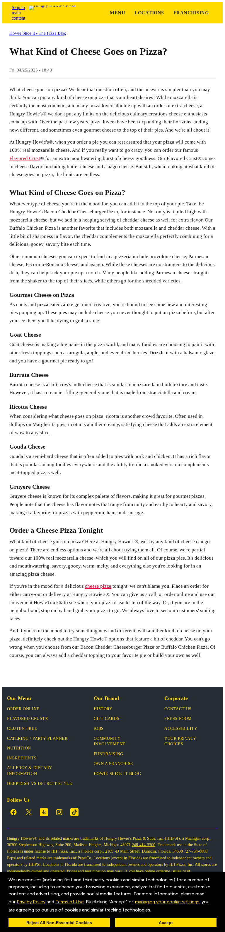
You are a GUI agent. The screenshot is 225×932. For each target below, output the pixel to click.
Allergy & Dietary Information (29, 771)
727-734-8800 (195, 851)
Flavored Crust (24, 158)
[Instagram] (59, 812)
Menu (117, 12)
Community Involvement (109, 741)
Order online (23, 709)
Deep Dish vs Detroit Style (39, 783)
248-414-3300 (143, 845)
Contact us (178, 709)
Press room (178, 718)
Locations (149, 12)
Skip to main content (18, 13)
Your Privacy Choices (180, 741)
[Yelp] (44, 812)
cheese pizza (98, 586)
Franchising (191, 12)
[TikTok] (74, 812)
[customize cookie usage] (156, 911)
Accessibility (180, 728)
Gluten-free (22, 728)
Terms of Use (69, 901)
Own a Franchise (113, 763)
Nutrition (19, 748)
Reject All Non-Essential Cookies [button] (59, 922)
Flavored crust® (27, 718)
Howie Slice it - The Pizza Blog (38, 32)
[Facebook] (13, 812)
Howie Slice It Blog (117, 773)
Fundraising (108, 754)
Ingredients (21, 758)
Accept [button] (166, 922)
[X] (28, 812)
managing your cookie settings (167, 901)
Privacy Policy (31, 901)
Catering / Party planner (37, 738)
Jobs (99, 728)
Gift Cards (107, 718)
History (103, 709)
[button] (153, 910)
